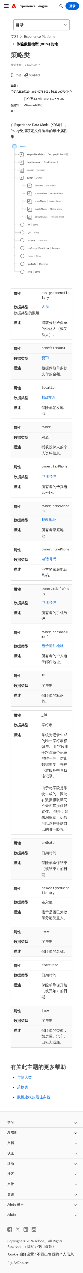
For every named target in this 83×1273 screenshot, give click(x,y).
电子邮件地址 (53, 645)
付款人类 (24, 1077)
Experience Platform (39, 36)
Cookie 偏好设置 (21, 1254)
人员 (45, 306)
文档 (14, 36)
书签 (18, 75)
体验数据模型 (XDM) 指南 (37, 44)
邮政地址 (49, 397)
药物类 (22, 1087)
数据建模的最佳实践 (33, 1097)
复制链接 (34, 75)
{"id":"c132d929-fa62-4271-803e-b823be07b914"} (41, 91)
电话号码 (49, 476)
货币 (45, 358)
